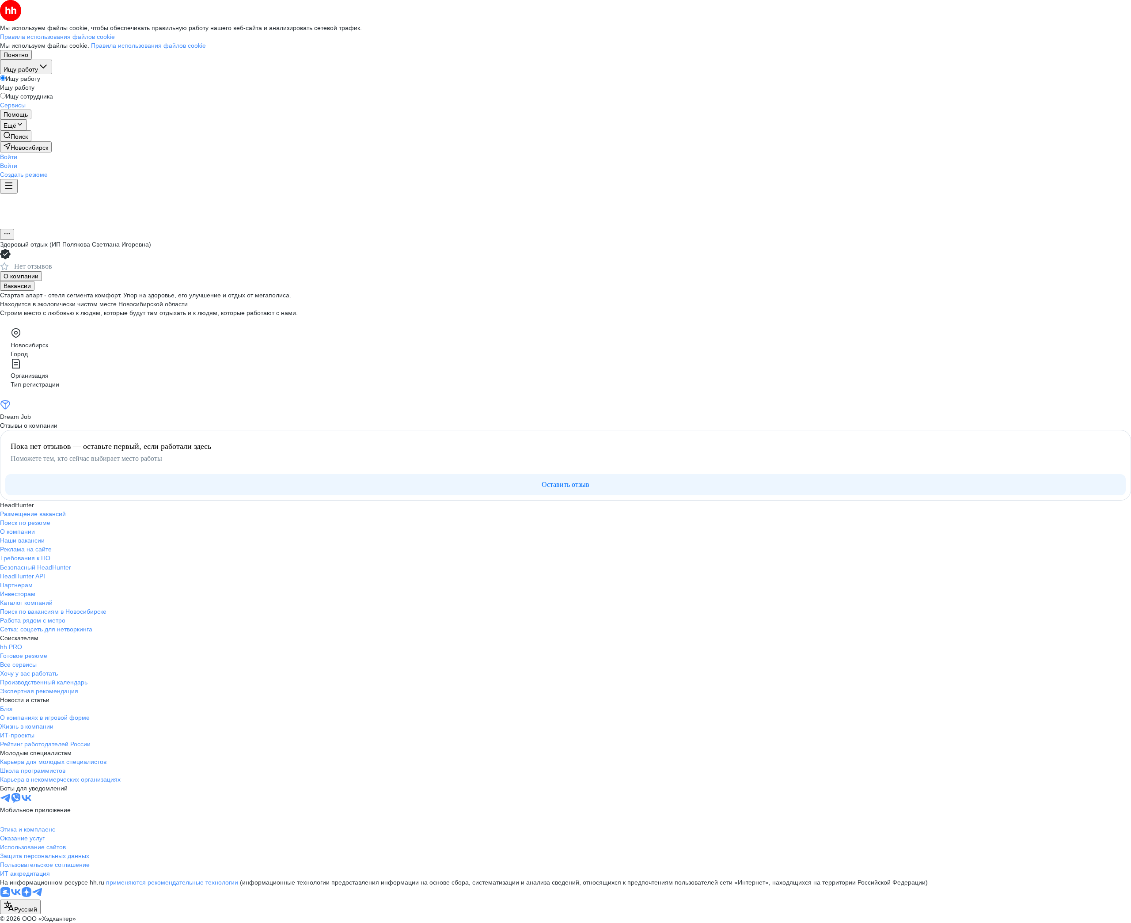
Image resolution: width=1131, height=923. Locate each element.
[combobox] (20, 907)
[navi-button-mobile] (9, 186)
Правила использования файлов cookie (148, 45)
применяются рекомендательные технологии (172, 882)
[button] (8, 156)
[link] (15, 135)
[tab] (21, 276)
